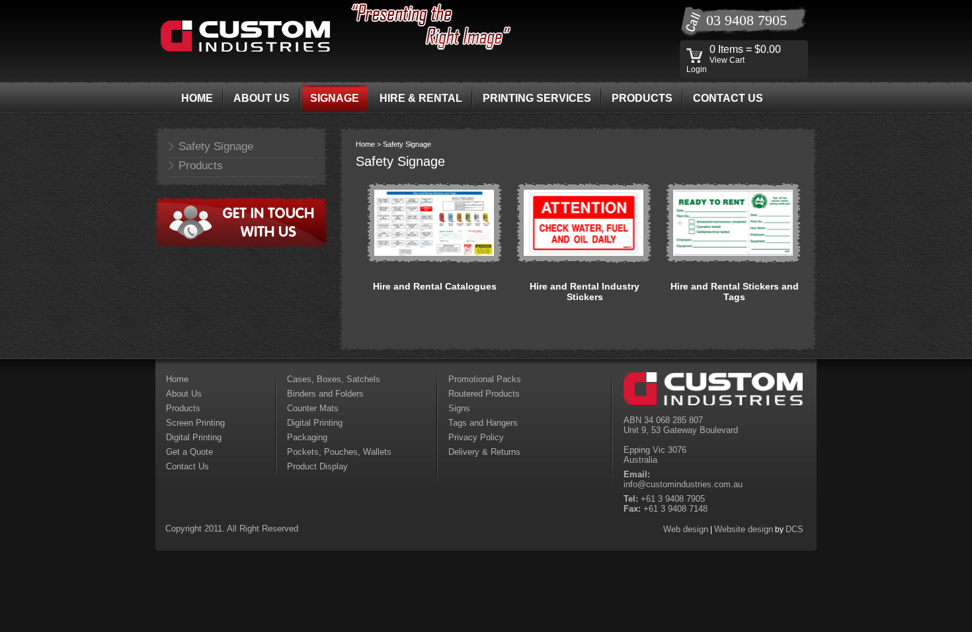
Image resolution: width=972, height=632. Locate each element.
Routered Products (484, 394)
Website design (743, 529)
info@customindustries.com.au (683, 484)
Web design (685, 529)
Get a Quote (189, 452)
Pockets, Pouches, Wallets (339, 452)
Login (696, 69)
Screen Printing (195, 423)
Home (177, 379)
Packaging (307, 437)
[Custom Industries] (245, 49)
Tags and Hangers (483, 423)
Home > (369, 144)
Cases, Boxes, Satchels (333, 379)
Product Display (317, 466)
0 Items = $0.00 (745, 49)
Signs (459, 408)
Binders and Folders (325, 394)
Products (201, 165)
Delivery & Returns (484, 452)
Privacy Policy (476, 437)
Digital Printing (194, 437)
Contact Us (187, 466)
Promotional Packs (484, 379)
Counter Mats (313, 408)
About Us (184, 394)
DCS (794, 529)
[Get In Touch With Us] (241, 245)
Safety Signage (216, 146)
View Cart (727, 60)
